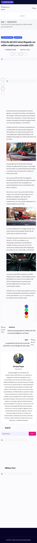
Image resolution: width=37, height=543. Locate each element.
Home (2, 22)
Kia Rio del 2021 (12, 22)
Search (32, 433)
